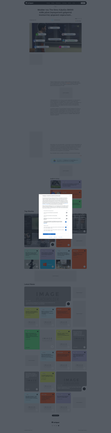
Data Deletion (50, 237)
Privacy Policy (60, 237)
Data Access (55, 237)
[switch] (66, 212)
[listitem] (55, 210)
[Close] (70, 196)
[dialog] (55, 216)
